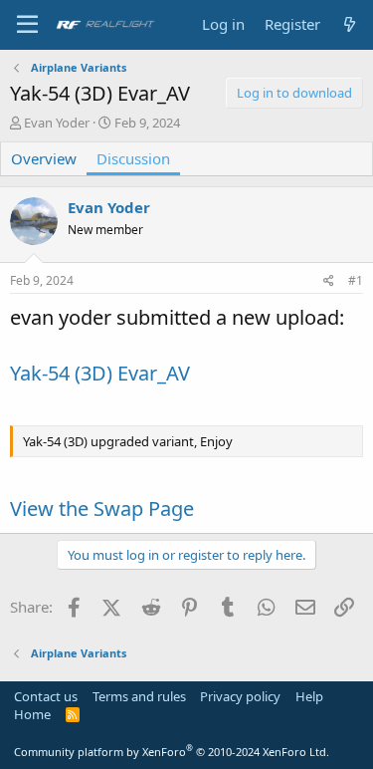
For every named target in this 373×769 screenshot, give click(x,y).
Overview (44, 158)
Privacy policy (240, 696)
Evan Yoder (57, 122)
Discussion (133, 158)
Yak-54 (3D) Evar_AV (100, 373)
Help (309, 696)
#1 (355, 280)
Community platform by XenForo (171, 751)
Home (32, 714)
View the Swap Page (102, 508)
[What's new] (349, 24)
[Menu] (27, 25)
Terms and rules (139, 696)
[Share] (328, 281)
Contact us (46, 696)
